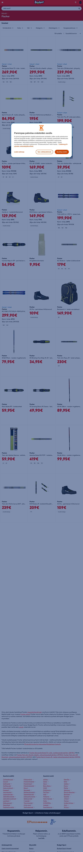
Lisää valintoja (19, 152)
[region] (41, 140)
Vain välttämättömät (44, 152)
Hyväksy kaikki (62, 152)
